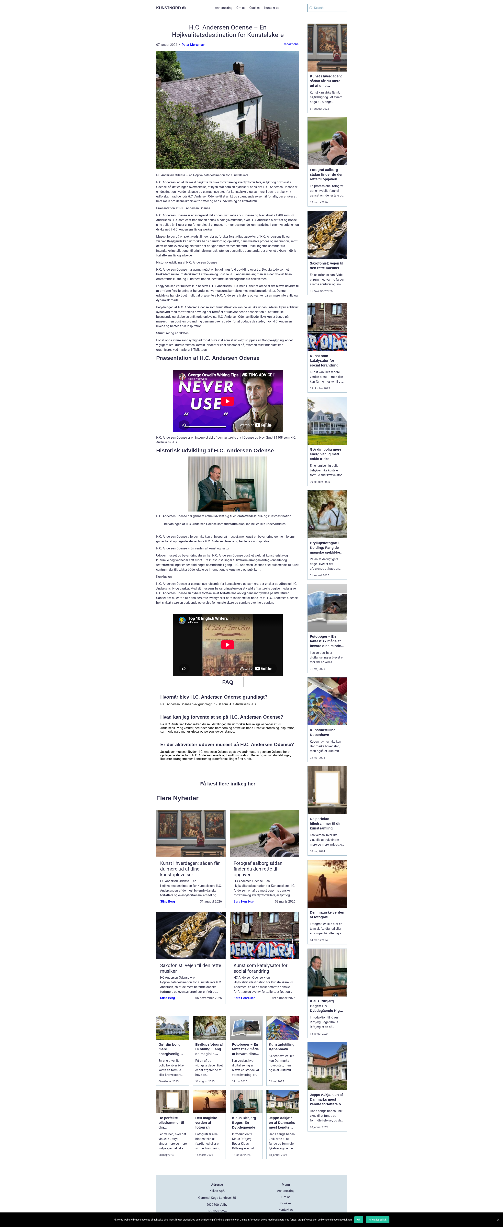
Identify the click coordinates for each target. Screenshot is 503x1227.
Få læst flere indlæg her (227, 783)
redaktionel (291, 44)
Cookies (254, 8)
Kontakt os (271, 8)
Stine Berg (167, 901)
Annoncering (223, 8)
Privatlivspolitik (377, 1219)
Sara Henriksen (244, 901)
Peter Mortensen (194, 45)
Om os (240, 8)
